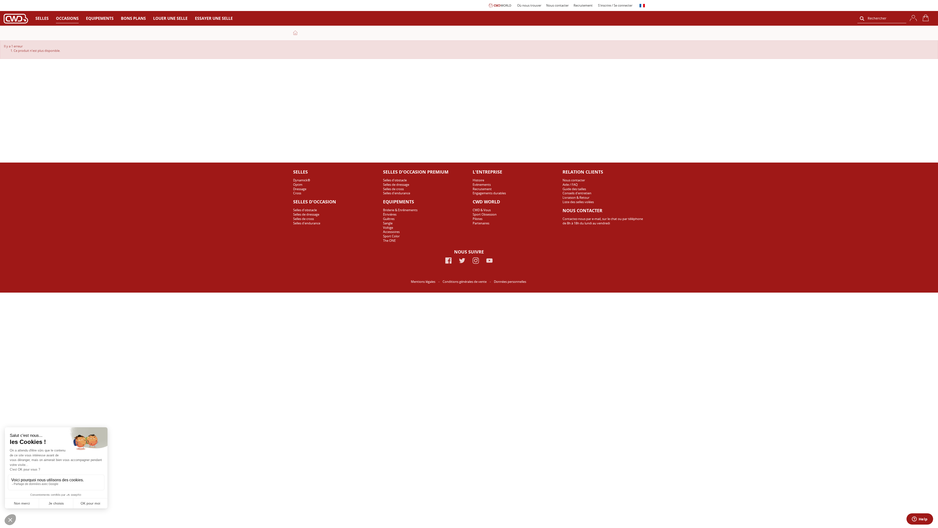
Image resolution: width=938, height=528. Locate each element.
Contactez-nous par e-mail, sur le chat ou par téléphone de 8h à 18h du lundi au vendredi (603, 221)
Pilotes (477, 219)
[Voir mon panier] (926, 17)
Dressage (299, 189)
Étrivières (389, 214)
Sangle (388, 223)
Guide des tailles (574, 189)
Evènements (482, 184)
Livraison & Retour (576, 197)
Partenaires (481, 223)
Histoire (478, 180)
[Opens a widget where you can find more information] (919, 519)
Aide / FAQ (570, 184)
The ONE (389, 240)
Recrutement (583, 5)
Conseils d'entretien (577, 193)
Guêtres (388, 219)
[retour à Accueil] (295, 33)
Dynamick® (301, 180)
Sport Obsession (485, 214)
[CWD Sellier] (16, 18)
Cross (297, 193)
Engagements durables (489, 193)
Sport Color (391, 236)
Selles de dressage (306, 214)
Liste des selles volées (578, 202)
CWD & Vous (482, 210)
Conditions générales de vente (465, 281)
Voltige (388, 227)
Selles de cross (303, 219)
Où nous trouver (529, 5)
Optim (297, 184)
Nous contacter (557, 5)
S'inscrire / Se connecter (615, 5)
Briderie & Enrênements (400, 210)
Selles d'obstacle (305, 210)
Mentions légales (423, 281)
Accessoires (391, 232)
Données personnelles (510, 281)
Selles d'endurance (306, 223)
